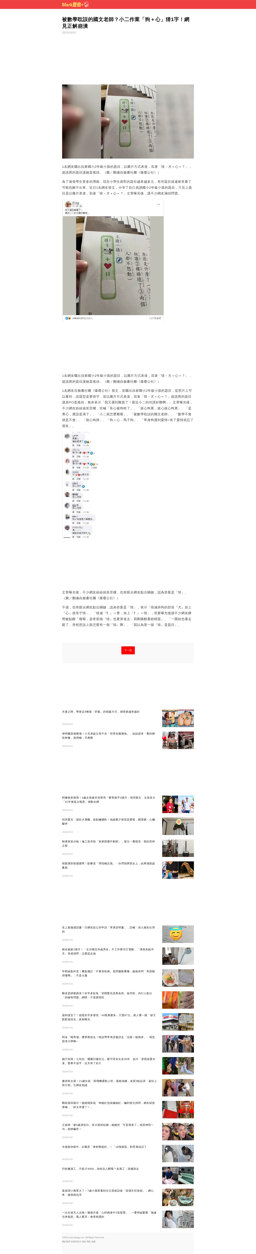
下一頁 (128, 650)
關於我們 (66, 1241)
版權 (93, 1241)
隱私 (89, 1241)
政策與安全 (76, 1241)
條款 (84, 1241)
